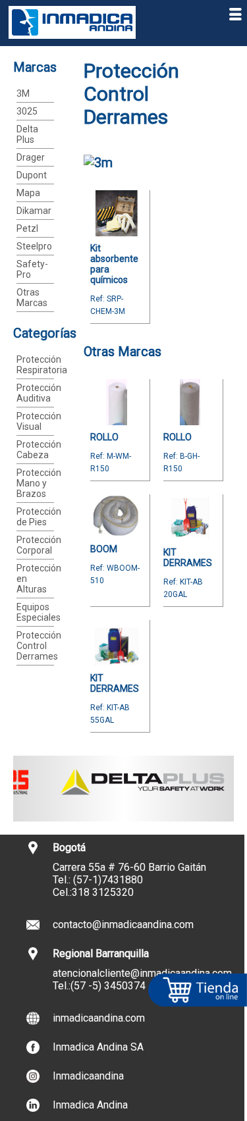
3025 (27, 111)
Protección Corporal (38, 545)
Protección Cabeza (38, 449)
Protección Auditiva (38, 393)
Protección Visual (38, 421)
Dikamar (33, 210)
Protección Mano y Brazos (38, 483)
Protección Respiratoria (41, 364)
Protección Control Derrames (38, 646)
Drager (30, 157)
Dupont (31, 175)
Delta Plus (27, 134)
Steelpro (34, 246)
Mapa (28, 193)
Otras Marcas (31, 297)
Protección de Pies (38, 516)
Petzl (27, 228)
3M (23, 93)
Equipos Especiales (38, 612)
